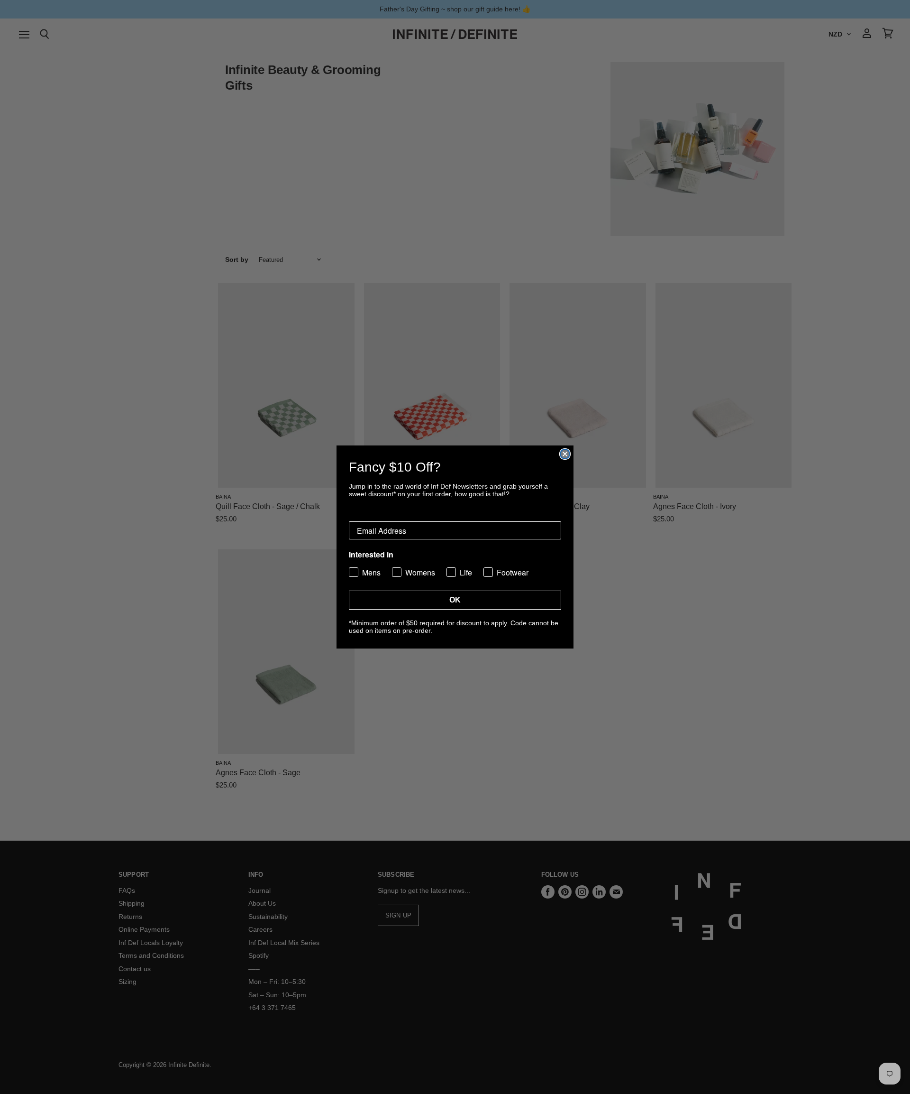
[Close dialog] (565, 454)
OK (455, 600)
